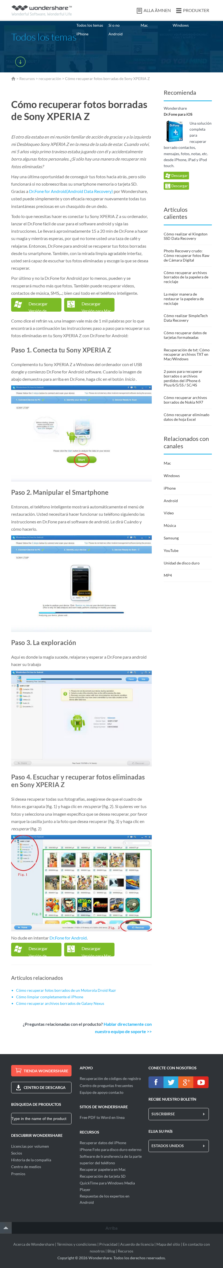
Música (170, 525)
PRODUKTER (196, 10)
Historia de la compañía (31, 1160)
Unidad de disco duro (182, 563)
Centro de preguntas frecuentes (106, 1085)
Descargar (179, 175)
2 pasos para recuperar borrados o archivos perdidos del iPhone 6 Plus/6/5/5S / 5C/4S (183, 378)
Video (169, 513)
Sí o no (114, 25)
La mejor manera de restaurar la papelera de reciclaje (184, 299)
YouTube (171, 550)
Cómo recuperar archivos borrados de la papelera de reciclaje (186, 277)
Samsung (171, 538)
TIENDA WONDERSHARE (46, 1071)
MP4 (168, 575)
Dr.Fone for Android (68, 937)
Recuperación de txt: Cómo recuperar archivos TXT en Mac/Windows (187, 354)
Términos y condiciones (77, 1244)
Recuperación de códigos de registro (110, 1078)
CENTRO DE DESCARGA (45, 1087)
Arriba (111, 1227)
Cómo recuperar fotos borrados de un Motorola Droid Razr (66, 990)
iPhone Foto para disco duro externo (110, 1149)
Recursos (27, 78)
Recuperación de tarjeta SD (103, 1176)
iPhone (82, 34)
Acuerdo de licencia (137, 1244)
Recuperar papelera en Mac (103, 1169)
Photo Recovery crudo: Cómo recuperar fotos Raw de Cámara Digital (186, 255)
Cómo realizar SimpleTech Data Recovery (186, 318)
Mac (144, 25)
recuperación (50, 78)
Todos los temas (89, 25)
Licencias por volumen (30, 1146)
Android (116, 34)
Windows (181, 25)
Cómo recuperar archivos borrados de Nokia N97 (185, 399)
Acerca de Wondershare (33, 1244)
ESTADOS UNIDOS (167, 1145)
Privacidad (108, 1244)
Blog (111, 1251)
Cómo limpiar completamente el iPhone (49, 996)
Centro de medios (26, 1166)
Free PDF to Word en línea (102, 1117)
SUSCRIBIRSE (163, 1114)
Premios (18, 1173)
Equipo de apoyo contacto (101, 1092)
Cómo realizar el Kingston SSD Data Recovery (185, 236)
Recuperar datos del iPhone (103, 1142)
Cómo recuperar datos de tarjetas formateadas (185, 335)
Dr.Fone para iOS (178, 114)
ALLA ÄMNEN (157, 10)
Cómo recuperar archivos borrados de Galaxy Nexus (60, 1003)
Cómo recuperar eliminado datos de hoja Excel (186, 417)
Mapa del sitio (168, 1244)
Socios (16, 1153)
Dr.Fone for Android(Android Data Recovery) (71, 191)
